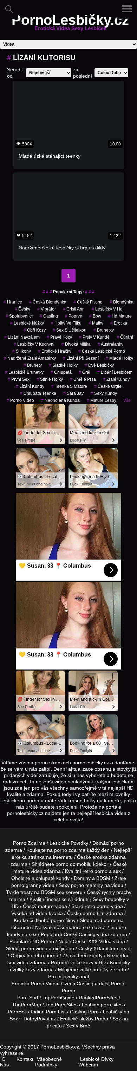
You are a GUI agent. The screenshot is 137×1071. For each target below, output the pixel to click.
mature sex (78, 927)
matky (96, 323)
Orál (84, 372)
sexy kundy (104, 393)
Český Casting (80, 934)
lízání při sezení (81, 358)
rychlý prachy (116, 892)
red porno (106, 920)
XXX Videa (100, 941)
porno (117, 843)
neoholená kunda (60, 400)
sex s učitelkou (69, 330)
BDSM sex (52, 892)
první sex (19, 379)
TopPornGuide (58, 997)
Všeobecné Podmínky (48, 1061)
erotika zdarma (109, 857)
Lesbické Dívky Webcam (95, 1061)
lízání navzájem (22, 337)
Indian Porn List (48, 1011)
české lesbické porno (101, 351)
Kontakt (25, 1059)
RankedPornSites (98, 997)
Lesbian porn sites (102, 1004)
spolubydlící (19, 316)
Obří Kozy (35, 330)
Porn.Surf (27, 997)
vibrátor (46, 309)
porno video (20, 400)
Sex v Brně (78, 1025)
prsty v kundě (94, 337)
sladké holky (63, 365)
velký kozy (24, 969)
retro (38, 955)
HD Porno (43, 941)
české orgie (108, 386)
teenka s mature (69, 386)
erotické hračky (54, 351)
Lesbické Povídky (69, 843)
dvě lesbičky (99, 365)
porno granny (26, 885)
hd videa (37, 913)
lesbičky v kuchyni (34, 344)
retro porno (95, 871)
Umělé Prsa (83, 379)
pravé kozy (59, 337)
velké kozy (81, 962)
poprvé (73, 316)
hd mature (120, 316)
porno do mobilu (74, 864)
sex (11, 962)
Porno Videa (44, 983)
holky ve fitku (66, 323)
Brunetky (103, 330)
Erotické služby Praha (84, 1018)
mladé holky (119, 358)
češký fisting (88, 302)
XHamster (104, 948)
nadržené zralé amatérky (30, 358)
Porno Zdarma (29, 843)
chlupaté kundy (53, 878)
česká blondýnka (47, 302)
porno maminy (87, 885)
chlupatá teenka (38, 393)
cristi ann (74, 309)
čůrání (125, 337)
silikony (21, 351)
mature (21, 871)
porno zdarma (69, 850)
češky (22, 309)
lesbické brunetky (24, 372)
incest (53, 899)
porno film (94, 913)
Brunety (33, 365)
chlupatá (61, 372)
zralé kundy (116, 379)
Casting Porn (84, 1011)
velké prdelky (94, 969)
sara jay (73, 393)
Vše (127, 400)
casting (49, 316)
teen (83, 955)
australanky (110, 344)
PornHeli (17, 1011)
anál (84, 976)
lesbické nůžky (27, 323)
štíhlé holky (50, 379)
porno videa (34, 948)
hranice (13, 302)
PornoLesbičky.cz (70, 24)
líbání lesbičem (114, 372)
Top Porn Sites (61, 1004)
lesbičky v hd (107, 309)
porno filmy (63, 920)
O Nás (4, 1061)
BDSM (103, 878)
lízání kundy (30, 386)
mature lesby (101, 400)
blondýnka (121, 302)
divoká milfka (76, 344)
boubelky (115, 899)
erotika (118, 323)
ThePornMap (26, 1004)
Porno (117, 983)
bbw (95, 316)
